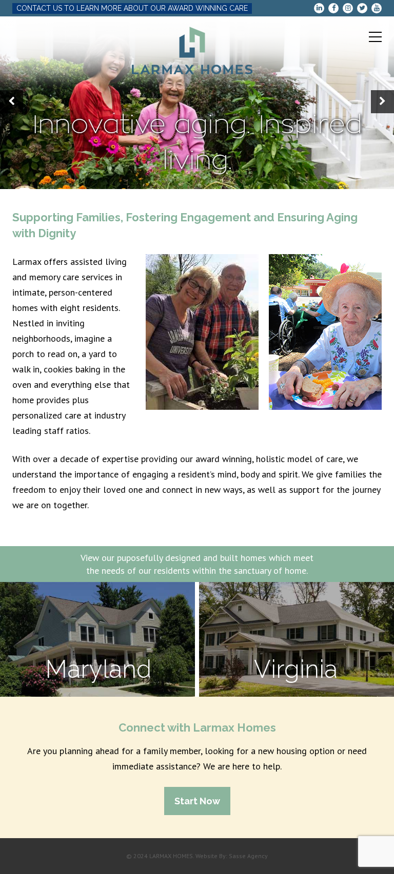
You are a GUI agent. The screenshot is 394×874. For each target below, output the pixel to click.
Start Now (197, 801)
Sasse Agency (248, 856)
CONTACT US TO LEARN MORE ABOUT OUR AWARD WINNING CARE (132, 8)
